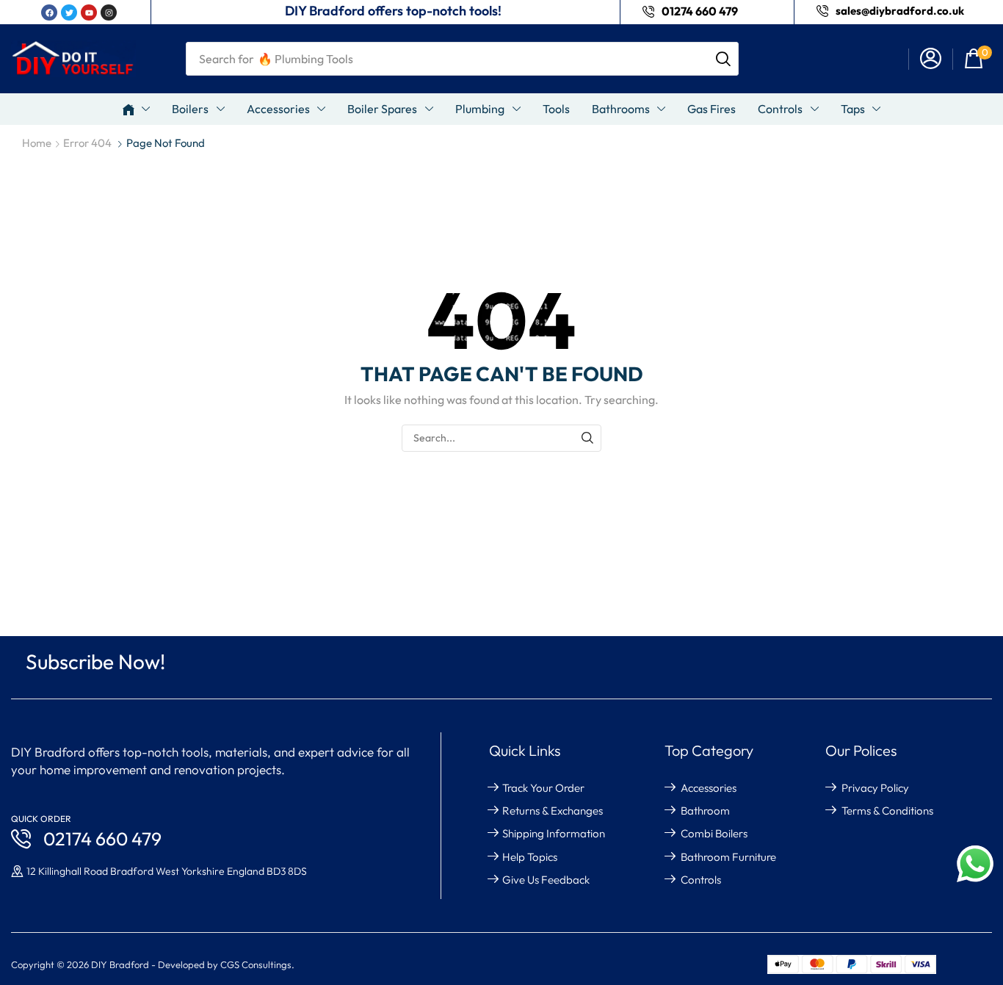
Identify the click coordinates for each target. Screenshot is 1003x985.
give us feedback (546, 880)
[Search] (723, 59)
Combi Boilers (714, 833)
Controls (701, 880)
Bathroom (705, 811)
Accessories (708, 788)
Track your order (543, 788)
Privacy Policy (875, 788)
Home (36, 143)
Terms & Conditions (887, 811)
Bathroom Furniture (728, 857)
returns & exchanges (552, 811)
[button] (930, 59)
